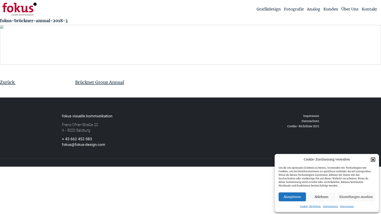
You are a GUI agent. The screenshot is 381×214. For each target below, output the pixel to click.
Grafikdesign (269, 9)
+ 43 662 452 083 (77, 139)
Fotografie (294, 9)
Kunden (330, 9)
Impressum (347, 206)
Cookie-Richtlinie (310, 206)
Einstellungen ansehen (356, 197)
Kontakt (369, 9)
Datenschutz (330, 206)
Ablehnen (321, 197)
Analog (313, 9)
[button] (373, 159)
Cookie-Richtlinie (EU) (303, 126)
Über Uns (350, 9)
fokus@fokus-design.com (83, 144)
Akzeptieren (292, 197)
